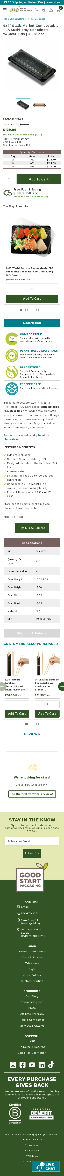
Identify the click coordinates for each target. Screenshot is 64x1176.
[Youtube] (32, 1065)
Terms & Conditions (32, 1139)
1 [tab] (21, 310)
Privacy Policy (32, 1145)
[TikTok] (51, 1065)
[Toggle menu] (4, 9)
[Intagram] (13, 1065)
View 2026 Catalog (32, 1025)
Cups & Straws (32, 957)
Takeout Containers (32, 951)
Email (25, 906)
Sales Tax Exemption (32, 1052)
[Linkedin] (41, 1065)
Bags (32, 969)
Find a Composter (32, 1019)
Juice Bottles (32, 975)
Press (32, 1008)
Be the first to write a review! (32, 794)
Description (32, 323)
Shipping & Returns (32, 633)
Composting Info (32, 1002)
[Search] (37, 9)
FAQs (32, 1040)
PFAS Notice (32, 1156)
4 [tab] (37, 310)
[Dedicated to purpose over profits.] (41, 1113)
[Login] (51, 9)
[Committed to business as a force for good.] (15, 1113)
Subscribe (32, 853)
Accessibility (32, 1150)
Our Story (32, 996)
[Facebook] (22, 1065)
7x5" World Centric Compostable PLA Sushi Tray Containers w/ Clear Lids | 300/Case (29, 272)
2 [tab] (26, 310)
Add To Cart (32, 298)
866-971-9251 (29, 913)
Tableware (32, 963)
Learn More (53, 2)
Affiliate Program (32, 1014)
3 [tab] (32, 310)
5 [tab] (43, 310)
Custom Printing (32, 981)
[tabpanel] (32, 256)
